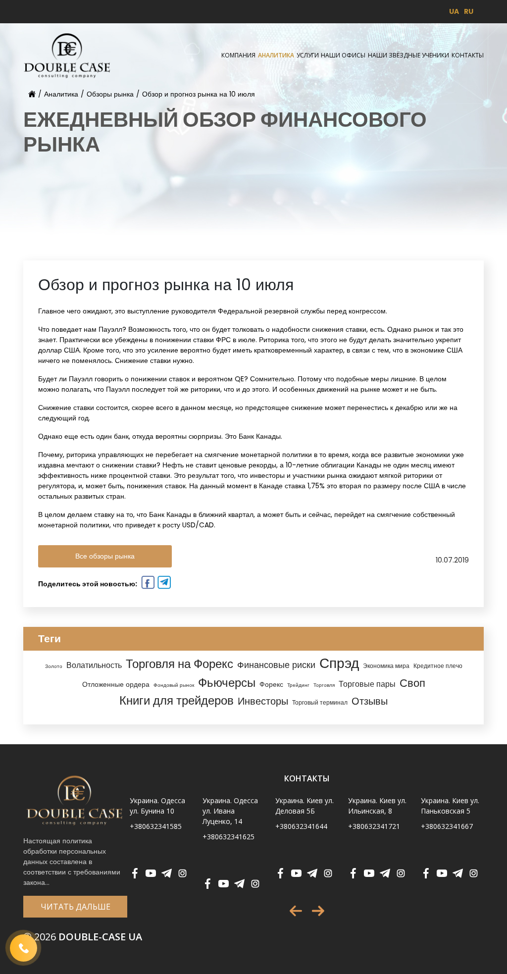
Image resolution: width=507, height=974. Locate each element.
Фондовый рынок (173, 685)
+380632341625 (228, 836)
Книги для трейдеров (176, 700)
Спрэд (339, 663)
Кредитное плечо (437, 666)
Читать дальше (75, 906)
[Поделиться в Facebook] (147, 583)
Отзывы (370, 701)
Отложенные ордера (116, 684)
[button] (296, 911)
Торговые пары (367, 684)
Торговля (324, 685)
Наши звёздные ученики (408, 55)
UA (454, 11)
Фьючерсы (226, 682)
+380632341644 (301, 826)
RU (468, 11)
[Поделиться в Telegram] (163, 583)
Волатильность (94, 665)
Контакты (468, 55)
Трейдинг (298, 685)
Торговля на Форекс (179, 664)
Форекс (271, 684)
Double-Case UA (82, 936)
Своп (412, 683)
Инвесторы (263, 701)
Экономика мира (386, 666)
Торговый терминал (320, 703)
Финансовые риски (276, 665)
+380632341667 (447, 826)
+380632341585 (156, 826)
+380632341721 (374, 826)
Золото (53, 666)
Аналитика (276, 55)
